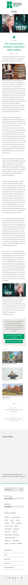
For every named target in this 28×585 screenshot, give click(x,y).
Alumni (6, 520)
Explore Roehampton (9, 567)
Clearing (18, 520)
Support (7, 543)
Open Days (16, 529)
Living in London (9, 526)
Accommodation (16, 517)
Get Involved (7, 563)
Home (5, 555)
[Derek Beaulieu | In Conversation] (12, 373)
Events (12, 523)
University (14, 40)
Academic (7, 517)
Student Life (8, 540)
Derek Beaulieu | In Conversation (9, 379)
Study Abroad (16, 540)
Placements (8, 532)
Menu (14, 11)
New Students (8, 529)
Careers (12, 520)
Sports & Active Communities (12, 534)
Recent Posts (7, 559)
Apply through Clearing (14, 341)
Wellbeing (19, 543)
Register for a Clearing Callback (14, 336)
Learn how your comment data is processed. (13, 476)
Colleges (7, 523)
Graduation (19, 523)
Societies (15, 532)
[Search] (21, 489)
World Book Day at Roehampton (9, 363)
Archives (7, 504)
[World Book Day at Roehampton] (12, 357)
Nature (16, 526)
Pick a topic (8, 496)
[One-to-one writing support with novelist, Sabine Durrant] (12, 389)
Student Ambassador (10, 537)
